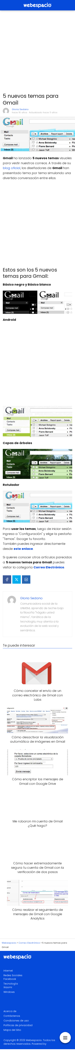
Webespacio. (34, 1040)
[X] (16, 579)
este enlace (23, 549)
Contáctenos (11, 1016)
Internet (8, 970)
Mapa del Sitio (12, 1030)
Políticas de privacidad (17, 1025)
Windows (9, 992)
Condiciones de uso (16, 1020)
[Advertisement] (37, 52)
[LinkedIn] (26, 579)
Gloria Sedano (20, 109)
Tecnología (10, 983)
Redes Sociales (12, 975)
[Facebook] (7, 579)
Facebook (9, 979)
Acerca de (9, 1011)
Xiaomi (7, 987)
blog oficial (11, 168)
